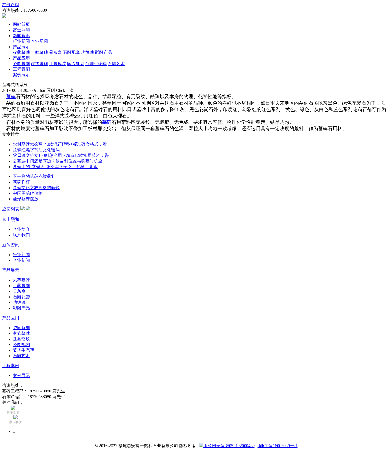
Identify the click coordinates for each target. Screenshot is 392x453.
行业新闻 (21, 41)
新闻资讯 (21, 35)
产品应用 (21, 58)
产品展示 (21, 47)
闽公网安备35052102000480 (229, 445)
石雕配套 (71, 52)
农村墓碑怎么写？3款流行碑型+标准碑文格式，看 (60, 144)
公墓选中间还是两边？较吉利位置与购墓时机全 (57, 161)
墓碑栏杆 (21, 182)
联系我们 (21, 235)
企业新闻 (39, 41)
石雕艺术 (116, 63)
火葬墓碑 (21, 52)
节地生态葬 (96, 63)
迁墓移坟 (57, 63)
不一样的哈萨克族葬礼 (34, 176)
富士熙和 (21, 30)
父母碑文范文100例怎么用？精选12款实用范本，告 (61, 155)
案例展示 (21, 75)
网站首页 (21, 24)
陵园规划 (75, 63)
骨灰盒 (55, 52)
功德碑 (87, 52)
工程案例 (21, 69)
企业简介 (21, 229)
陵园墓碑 (21, 63)
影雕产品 (103, 52)
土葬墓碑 (39, 52)
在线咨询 (10, 4)
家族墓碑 (39, 63)
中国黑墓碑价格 (28, 193)
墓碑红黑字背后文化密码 (36, 150)
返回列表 (10, 209)
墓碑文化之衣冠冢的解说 (36, 187)
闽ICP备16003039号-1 (278, 445)
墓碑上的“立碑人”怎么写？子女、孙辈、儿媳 (55, 166)
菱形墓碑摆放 (25, 199)
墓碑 (11, 96)
